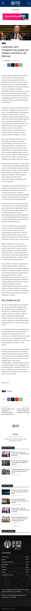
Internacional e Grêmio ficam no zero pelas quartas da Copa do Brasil (20, 491)
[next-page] (5, 478)
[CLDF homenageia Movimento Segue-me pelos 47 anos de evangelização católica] (6, 519)
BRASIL (3, 43)
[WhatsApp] (20, 65)
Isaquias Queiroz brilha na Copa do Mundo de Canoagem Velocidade (22, 410)
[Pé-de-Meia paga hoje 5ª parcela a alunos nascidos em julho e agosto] (6, 471)
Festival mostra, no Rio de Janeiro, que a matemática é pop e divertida (20, 453)
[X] (13, 65)
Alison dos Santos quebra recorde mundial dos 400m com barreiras (20, 501)
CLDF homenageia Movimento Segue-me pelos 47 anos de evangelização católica (19, 519)
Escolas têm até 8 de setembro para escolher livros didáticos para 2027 (19, 462)
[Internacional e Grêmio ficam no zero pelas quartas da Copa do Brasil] (6, 492)
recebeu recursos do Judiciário (11, 313)
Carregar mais (14, 526)
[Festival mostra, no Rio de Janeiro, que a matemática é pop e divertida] (6, 454)
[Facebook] (9, 65)
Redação (7, 60)
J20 (5, 230)
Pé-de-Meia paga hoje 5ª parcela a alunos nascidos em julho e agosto (20, 471)
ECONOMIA (9, 391)
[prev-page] (3, 478)
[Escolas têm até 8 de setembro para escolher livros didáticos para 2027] (6, 463)
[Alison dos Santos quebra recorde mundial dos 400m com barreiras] (6, 501)
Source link (5, 383)
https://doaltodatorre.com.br (15, 436)
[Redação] (3, 60)
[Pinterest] (17, 65)
